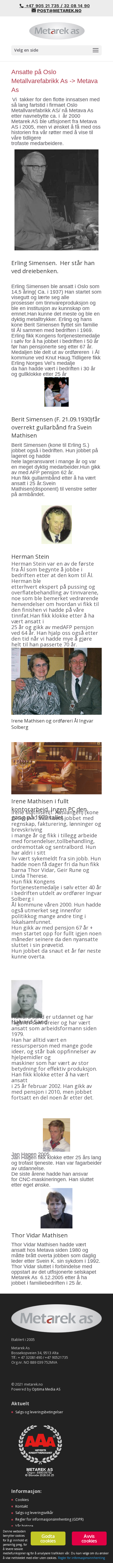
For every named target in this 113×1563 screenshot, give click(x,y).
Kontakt (21, 1506)
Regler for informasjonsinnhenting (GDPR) (49, 1519)
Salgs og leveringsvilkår (34, 1512)
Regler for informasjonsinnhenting (81, 1558)
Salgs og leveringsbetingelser (39, 1412)
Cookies (22, 1499)
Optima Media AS (46, 1389)
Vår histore (24, 1525)
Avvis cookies (89, 1538)
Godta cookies (48, 1538)
